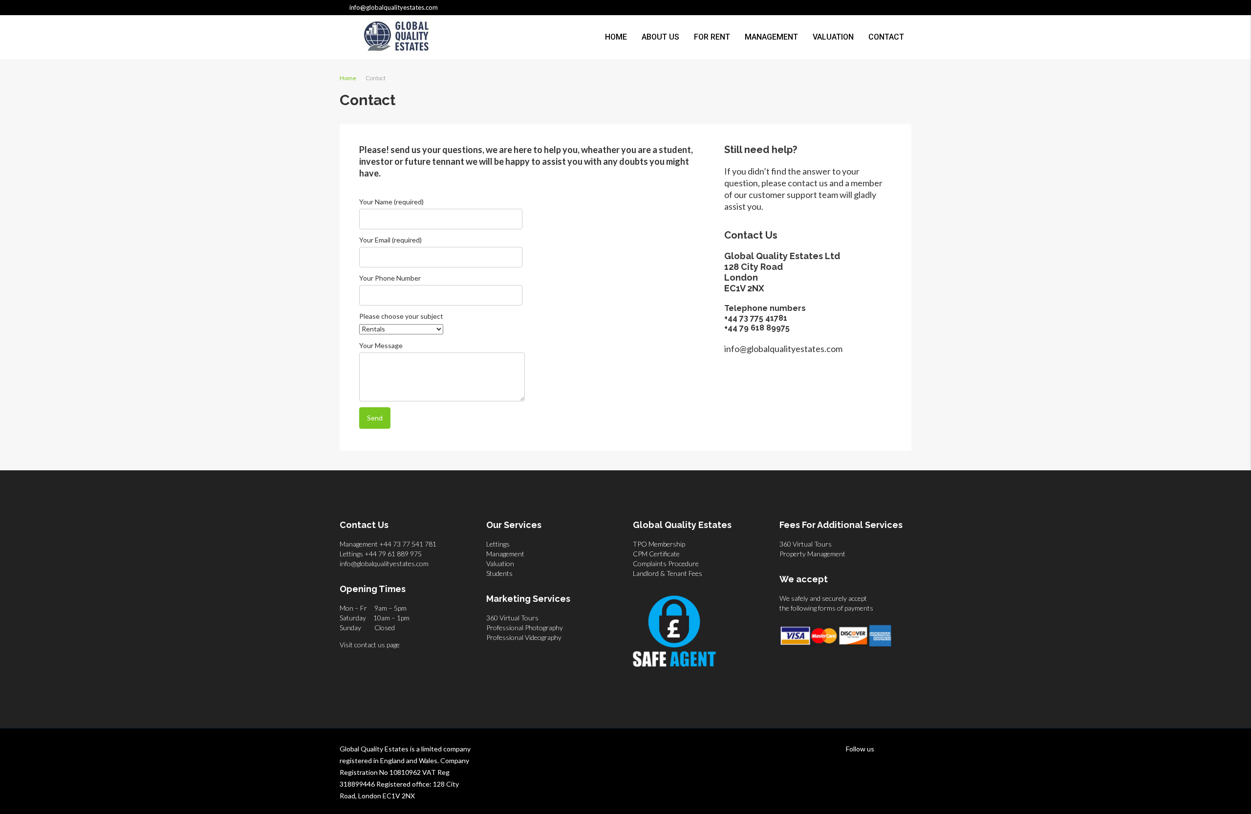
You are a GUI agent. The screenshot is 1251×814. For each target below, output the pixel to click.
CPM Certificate (656, 554)
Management (771, 37)
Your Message (381, 345)
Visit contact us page (370, 644)
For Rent (712, 37)
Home (616, 37)
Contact (886, 37)
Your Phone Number (390, 278)
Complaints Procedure (666, 563)
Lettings (498, 544)
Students (499, 573)
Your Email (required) (390, 240)
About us (660, 37)
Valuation (833, 37)
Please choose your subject (401, 316)
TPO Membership (659, 544)
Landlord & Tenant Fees (667, 573)
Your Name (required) (391, 202)
